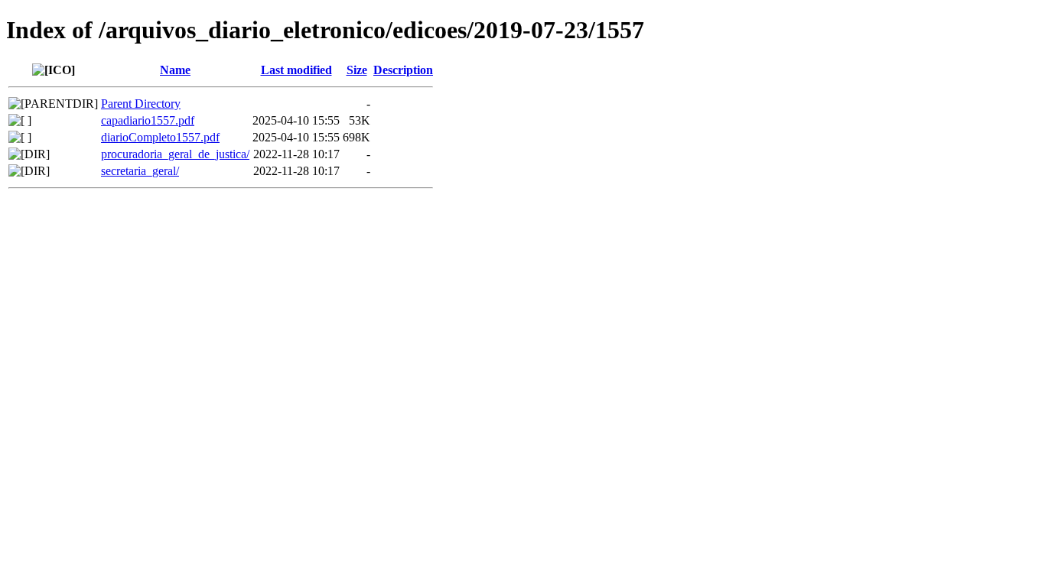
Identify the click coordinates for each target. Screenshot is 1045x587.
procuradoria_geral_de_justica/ (175, 154)
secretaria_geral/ (140, 170)
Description (403, 69)
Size (357, 69)
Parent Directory (141, 103)
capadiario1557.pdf (147, 120)
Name (175, 69)
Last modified (296, 69)
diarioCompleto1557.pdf (160, 137)
